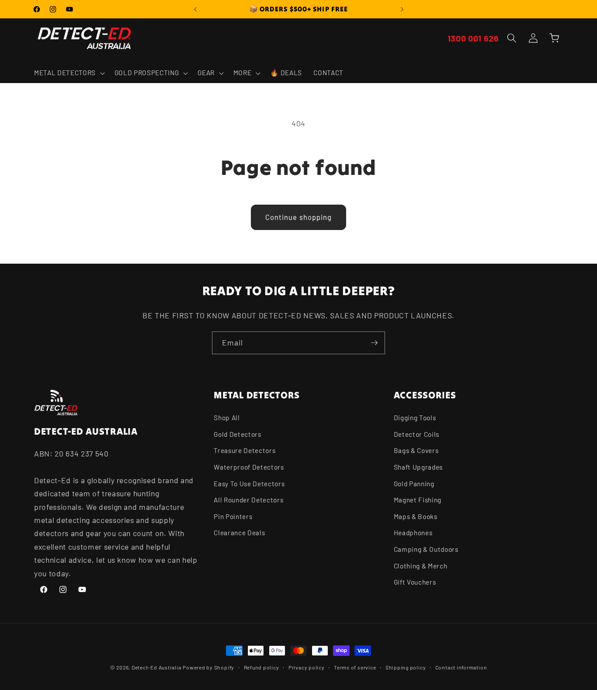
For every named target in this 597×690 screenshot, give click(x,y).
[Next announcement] (402, 9)
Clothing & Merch (421, 566)
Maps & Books (415, 516)
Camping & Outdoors (426, 549)
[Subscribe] (374, 342)
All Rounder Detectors (248, 500)
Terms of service (355, 667)
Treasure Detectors (244, 451)
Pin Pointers (233, 516)
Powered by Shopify (208, 667)
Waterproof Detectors (249, 467)
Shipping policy (405, 667)
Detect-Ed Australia (156, 667)
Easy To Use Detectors (249, 484)
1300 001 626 (473, 38)
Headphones (413, 533)
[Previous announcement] (195, 9)
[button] (68, 73)
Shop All (226, 418)
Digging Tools (415, 418)
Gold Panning (414, 484)
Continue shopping (298, 217)
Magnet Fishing (417, 500)
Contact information (461, 667)
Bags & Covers (416, 451)
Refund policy (261, 667)
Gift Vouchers (415, 582)
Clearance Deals (239, 533)
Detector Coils (416, 434)
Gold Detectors (237, 434)
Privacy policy (306, 667)
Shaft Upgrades (418, 467)
